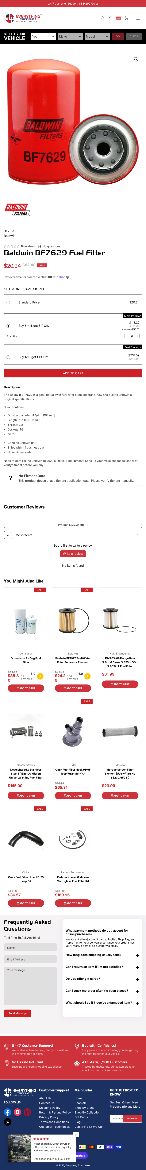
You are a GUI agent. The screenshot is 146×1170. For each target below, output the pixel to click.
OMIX (73, 765)
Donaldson (26, 653)
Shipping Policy (49, 1107)
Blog (78, 1122)
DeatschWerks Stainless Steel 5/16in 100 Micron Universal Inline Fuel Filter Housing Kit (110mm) (26, 773)
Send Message (18, 1013)
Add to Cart (27, 688)
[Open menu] (138, 18)
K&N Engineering (120, 653)
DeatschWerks (26, 765)
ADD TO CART (73, 373)
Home (79, 1098)
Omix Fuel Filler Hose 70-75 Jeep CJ (26, 879)
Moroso (120, 765)
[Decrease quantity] (126, 336)
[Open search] (8, 535)
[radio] (73, 303)
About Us (45, 1098)
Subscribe (132, 1118)
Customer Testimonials (54, 1126)
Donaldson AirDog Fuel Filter (26, 660)
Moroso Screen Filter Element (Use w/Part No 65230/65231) (120, 773)
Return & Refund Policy (55, 1112)
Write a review (73, 554)
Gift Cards (81, 1117)
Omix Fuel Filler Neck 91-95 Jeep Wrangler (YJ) (73, 771)
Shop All (80, 1103)
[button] (118, 18)
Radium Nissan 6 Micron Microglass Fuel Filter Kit (73, 879)
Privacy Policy (48, 1117)
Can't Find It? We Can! (89, 1126)
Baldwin (73, 653)
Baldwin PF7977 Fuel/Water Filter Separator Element (73, 660)
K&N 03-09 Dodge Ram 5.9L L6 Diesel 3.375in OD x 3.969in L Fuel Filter (120, 662)
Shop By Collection (87, 1112)
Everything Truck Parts (77, 1165)
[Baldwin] (17, 209)
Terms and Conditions (54, 1122)
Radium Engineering (73, 872)
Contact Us (46, 1103)
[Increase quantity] (137, 336)
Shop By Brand (84, 1107)
